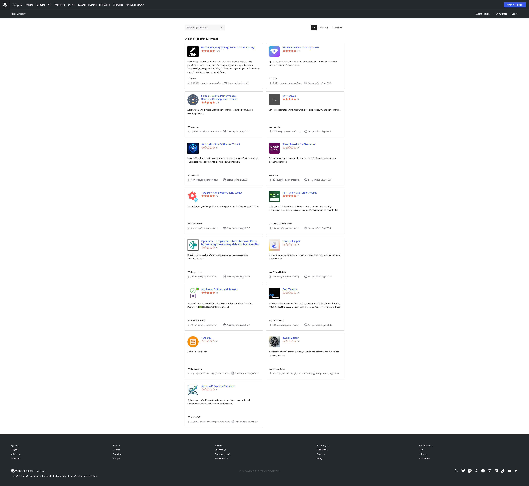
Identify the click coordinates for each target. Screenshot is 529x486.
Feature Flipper (291, 241)
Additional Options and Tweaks (219, 289)
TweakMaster (291, 337)
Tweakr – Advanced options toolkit (221, 192)
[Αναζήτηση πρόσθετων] (222, 27)
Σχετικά (14, 445)
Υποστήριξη (220, 450)
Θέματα (116, 450)
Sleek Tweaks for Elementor (299, 144)
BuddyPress (424, 458)
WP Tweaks (289, 95)
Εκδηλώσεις (322, 450)
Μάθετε (218, 445)
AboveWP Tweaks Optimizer (218, 386)
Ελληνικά (41, 471)
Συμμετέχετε (323, 445)
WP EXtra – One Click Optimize (301, 47)
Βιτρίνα (116, 445)
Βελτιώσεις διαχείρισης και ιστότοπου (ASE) (227, 47)
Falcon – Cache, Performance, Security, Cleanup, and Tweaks (219, 97)
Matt (421, 450)
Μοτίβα (116, 458)
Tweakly (206, 337)
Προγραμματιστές (223, 454)
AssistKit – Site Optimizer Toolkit (220, 144)
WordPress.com (426, 445)
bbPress (422, 454)
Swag (320, 458)
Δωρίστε (321, 454)
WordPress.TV (221, 458)
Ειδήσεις (15, 450)
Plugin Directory (18, 14)
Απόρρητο (15, 458)
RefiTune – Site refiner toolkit (300, 192)
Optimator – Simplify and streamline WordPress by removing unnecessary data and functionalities (230, 243)
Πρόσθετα (117, 454)
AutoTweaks (290, 289)
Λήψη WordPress (515, 5)
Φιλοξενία (16, 454)
